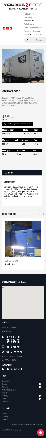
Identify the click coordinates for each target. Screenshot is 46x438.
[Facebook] (11, 28)
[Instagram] (7, 28)
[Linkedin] (4, 28)
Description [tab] (9, 173)
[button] (29, 14)
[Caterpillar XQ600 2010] (23, 66)
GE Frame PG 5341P (12, 261)
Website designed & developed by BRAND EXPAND (27, 424)
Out (6, 120)
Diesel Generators (13, 118)
